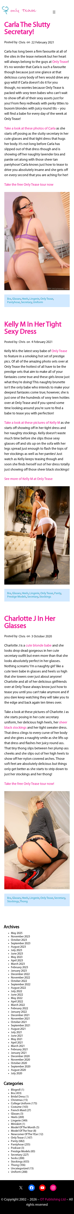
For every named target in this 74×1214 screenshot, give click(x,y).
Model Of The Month (23, 1127)
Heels (25, 299)
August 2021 (18, 1029)
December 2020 (20, 1056)
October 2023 (19, 940)
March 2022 (18, 1005)
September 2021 (20, 1025)
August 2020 (18, 1070)
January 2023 (19, 970)
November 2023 (20, 936)
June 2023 (17, 953)
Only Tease (60, 62)
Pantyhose (13, 302)
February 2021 (19, 1049)
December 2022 (20, 974)
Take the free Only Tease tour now (28, 185)
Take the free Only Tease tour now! (29, 784)
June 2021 (17, 1035)
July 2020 (16, 1073)
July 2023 (16, 950)
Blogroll (15, 1089)
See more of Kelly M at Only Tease (28, 479)
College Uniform (21, 1103)
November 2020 (20, 1059)
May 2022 (16, 998)
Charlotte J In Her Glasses (29, 622)
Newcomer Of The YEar (24, 1134)
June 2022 (17, 994)
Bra (9, 299)
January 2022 (19, 1011)
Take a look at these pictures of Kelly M (32, 423)
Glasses (16, 299)
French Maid (18, 1110)
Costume (16, 1107)
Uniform (38, 302)
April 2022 (17, 1001)
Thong (24, 901)
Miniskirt (16, 1124)
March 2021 (18, 1046)
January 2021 (19, 1053)
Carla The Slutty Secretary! (27, 28)
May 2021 (16, 1039)
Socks (14, 1158)
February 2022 (19, 1008)
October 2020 (19, 1063)
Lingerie (34, 299)
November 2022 (20, 977)
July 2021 (16, 1032)
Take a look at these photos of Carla (30, 128)
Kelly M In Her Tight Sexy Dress (32, 328)
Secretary (26, 302)
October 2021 (19, 1022)
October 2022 (19, 981)
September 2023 (20, 943)
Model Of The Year (22, 1131)
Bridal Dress (18, 1096)
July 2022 (16, 991)
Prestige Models (16, 596)
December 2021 (20, 1015)
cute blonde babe (39, 645)
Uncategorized (20, 1168)
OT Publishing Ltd (53, 1199)
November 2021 (20, 1018)
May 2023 (16, 957)
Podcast (15, 1148)
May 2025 (16, 933)
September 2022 (20, 984)
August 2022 (18, 988)
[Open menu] (54, 12)
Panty (57, 593)
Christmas (17, 1100)
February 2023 (19, 967)
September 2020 (20, 1066)
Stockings (45, 596)
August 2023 (18, 946)
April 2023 (17, 960)
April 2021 (17, 1042)
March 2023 (18, 964)
